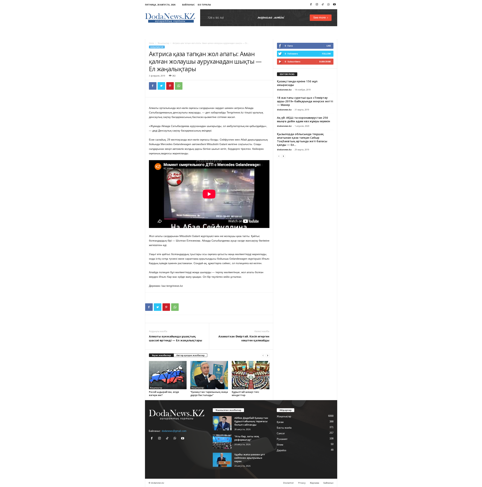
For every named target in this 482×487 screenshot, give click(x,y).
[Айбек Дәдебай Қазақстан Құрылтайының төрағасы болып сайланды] (222, 423)
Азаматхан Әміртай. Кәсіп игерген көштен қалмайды (243, 338)
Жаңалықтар (163, 43)
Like (328, 45)
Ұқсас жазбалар (161, 355)
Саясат (281, 433)
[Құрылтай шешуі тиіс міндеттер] (250, 375)
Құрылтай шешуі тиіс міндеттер (245, 393)
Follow (326, 53)
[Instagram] (317, 4)
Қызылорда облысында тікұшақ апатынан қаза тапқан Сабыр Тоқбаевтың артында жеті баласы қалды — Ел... (302, 139)
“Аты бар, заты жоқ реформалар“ (246, 438)
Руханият (282, 439)
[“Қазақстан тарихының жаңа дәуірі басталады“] (209, 375)
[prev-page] (263, 355)
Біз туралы (204, 4)
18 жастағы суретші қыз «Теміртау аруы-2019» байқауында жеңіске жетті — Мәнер (305, 101)
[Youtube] (334, 4)
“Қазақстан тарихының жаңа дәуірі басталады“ (209, 393)
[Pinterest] (170, 86)
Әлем (280, 444)
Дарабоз (281, 450)
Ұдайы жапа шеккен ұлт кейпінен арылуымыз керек (249, 458)
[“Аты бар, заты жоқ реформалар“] (222, 442)
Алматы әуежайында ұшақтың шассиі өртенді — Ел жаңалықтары (175, 338)
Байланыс (188, 4)
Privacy (302, 482)
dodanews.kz (284, 89)
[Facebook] (311, 4)
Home (151, 43)
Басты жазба (284, 427)
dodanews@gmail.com (174, 431)
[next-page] (267, 355)
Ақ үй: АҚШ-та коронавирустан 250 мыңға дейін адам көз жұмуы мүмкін (303, 119)
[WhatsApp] (328, 4)
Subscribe (325, 61)
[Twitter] (161, 86)
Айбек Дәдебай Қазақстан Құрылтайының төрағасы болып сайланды (251, 421)
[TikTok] (322, 4)
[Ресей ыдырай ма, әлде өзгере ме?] (168, 375)
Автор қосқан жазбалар (190, 355)
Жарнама (314, 482)
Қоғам (280, 422)
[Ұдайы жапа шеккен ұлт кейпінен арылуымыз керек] (222, 460)
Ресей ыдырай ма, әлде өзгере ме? (164, 393)
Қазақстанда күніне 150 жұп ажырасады (297, 83)
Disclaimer (288, 482)
